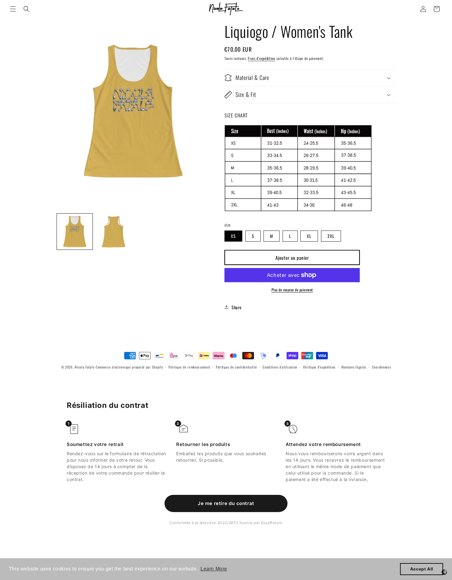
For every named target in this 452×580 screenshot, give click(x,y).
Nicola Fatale (84, 367)
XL (309, 236)
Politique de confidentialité (236, 367)
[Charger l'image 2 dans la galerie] (113, 232)
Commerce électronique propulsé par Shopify (129, 367)
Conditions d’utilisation (280, 367)
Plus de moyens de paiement (292, 289)
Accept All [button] (421, 568)
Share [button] (237, 307)
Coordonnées (381, 367)
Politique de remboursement (189, 367)
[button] (13, 9)
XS (233, 236)
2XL (331, 236)
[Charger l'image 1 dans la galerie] (75, 232)
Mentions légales (353, 367)
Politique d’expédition (319, 367)
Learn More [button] (213, 568)
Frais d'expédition (261, 58)
